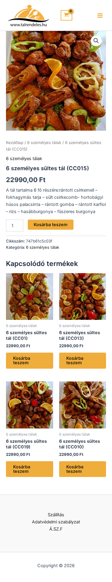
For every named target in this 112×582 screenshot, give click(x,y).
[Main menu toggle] (100, 15)
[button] (96, 40)
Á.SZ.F (56, 529)
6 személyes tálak (44, 142)
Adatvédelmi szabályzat (56, 522)
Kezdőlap (14, 142)
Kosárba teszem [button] (21, 360)
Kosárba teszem (50, 224)
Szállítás (56, 514)
